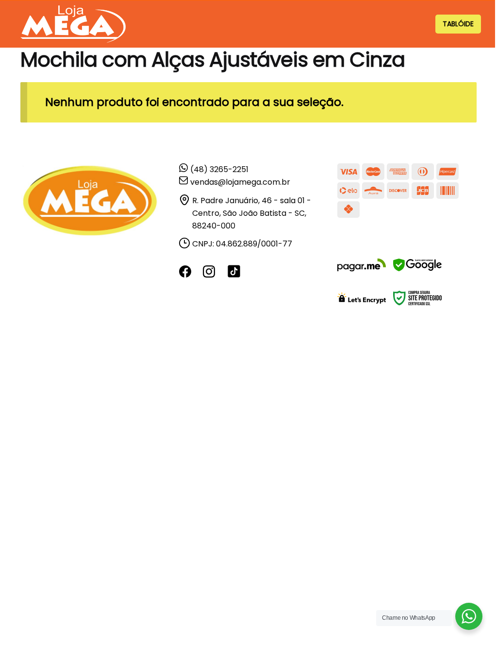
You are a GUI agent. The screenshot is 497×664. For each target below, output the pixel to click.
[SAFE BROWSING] (417, 271)
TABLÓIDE (458, 24)
